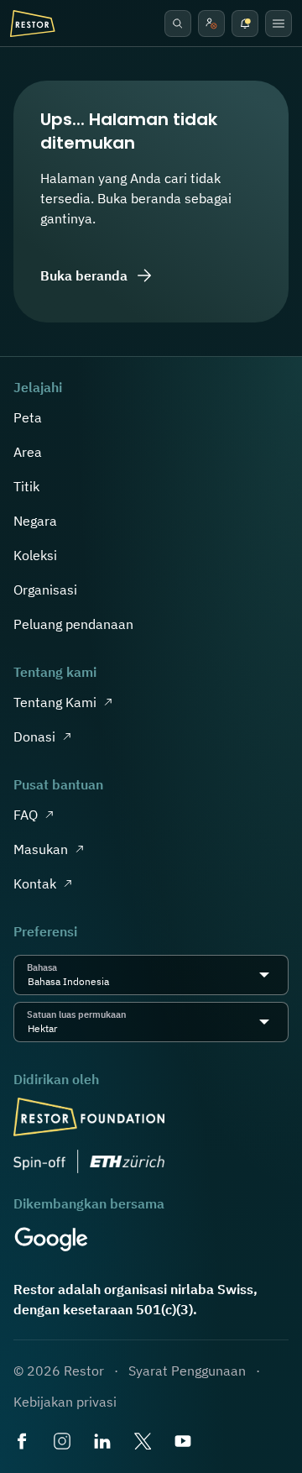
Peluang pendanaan (73, 624)
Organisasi (45, 589)
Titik (26, 486)
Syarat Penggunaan (187, 1370)
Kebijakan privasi (65, 1401)
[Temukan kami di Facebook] (23, 1443)
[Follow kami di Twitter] (144, 1443)
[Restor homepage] (32, 23)
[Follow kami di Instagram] (64, 1443)
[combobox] (114, 982)
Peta (27, 417)
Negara (35, 520)
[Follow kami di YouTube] (184, 1443)
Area (27, 451)
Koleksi (35, 555)
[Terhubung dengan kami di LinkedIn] (104, 1443)
